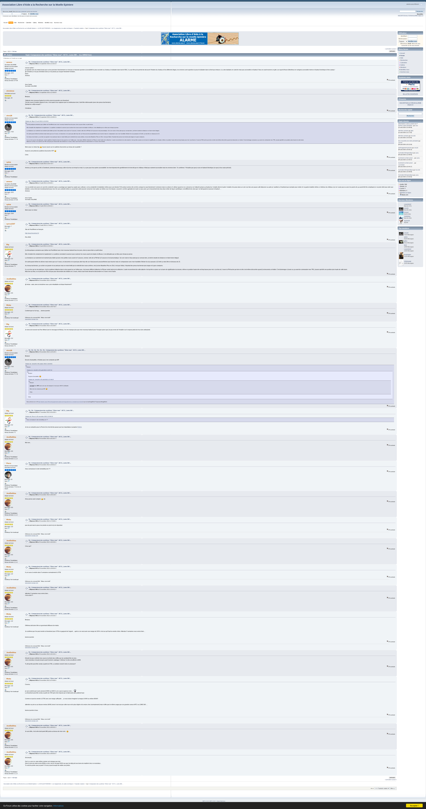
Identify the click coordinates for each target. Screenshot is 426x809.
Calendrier (403, 62)
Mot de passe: (403, 39)
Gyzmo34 (407, 221)
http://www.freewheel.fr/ (32, 233)
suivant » (394, 49)
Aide (401, 58)
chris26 (9, 116)
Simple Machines (221, 801)
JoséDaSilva (11, 279)
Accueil (402, 53)
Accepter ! (414, 805)
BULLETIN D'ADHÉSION (410, 94)
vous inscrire (33, 11)
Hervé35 (413, 135)
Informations (58, 805)
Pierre (8, 463)
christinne (10, 91)
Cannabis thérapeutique (405, 153)
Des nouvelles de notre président (408, 141)
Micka (8, 305)
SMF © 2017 (212, 801)
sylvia (8, 162)
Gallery (402, 65)
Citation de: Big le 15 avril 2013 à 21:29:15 (36, 121)
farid (405, 245)
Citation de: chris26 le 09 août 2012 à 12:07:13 (39, 370)
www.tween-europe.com (31, 319)
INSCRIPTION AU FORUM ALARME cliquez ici (410, 15)
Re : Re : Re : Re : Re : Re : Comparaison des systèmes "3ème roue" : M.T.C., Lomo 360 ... (57, 350)
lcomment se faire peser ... (406, 158)
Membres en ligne (405, 192)
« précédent (388, 49)
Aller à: (372, 788)
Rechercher (404, 60)
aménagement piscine (405, 148)
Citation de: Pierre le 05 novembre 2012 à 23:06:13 (39, 416)
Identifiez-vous (404, 69)
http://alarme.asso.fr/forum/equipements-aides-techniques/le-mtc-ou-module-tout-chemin (60, 401)
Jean (416, 125)
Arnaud (406, 212)
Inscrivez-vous (404, 72)
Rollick (80, 427)
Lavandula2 (401, 164)
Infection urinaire (403, 130)
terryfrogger (407, 254)
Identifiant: (404, 36)
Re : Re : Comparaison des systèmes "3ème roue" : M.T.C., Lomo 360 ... (51, 115)
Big (7, 244)
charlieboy (407, 216)
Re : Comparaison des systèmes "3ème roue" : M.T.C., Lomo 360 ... (50, 62)
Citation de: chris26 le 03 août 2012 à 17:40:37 (41, 379)
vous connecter (22, 11)
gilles (412, 130)
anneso (9, 62)
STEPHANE (407, 261)
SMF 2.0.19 (205, 801)
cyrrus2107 (10, 224)
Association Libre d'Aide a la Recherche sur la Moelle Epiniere (37, 4)
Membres (403, 67)
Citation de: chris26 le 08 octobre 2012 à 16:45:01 (38, 363)
